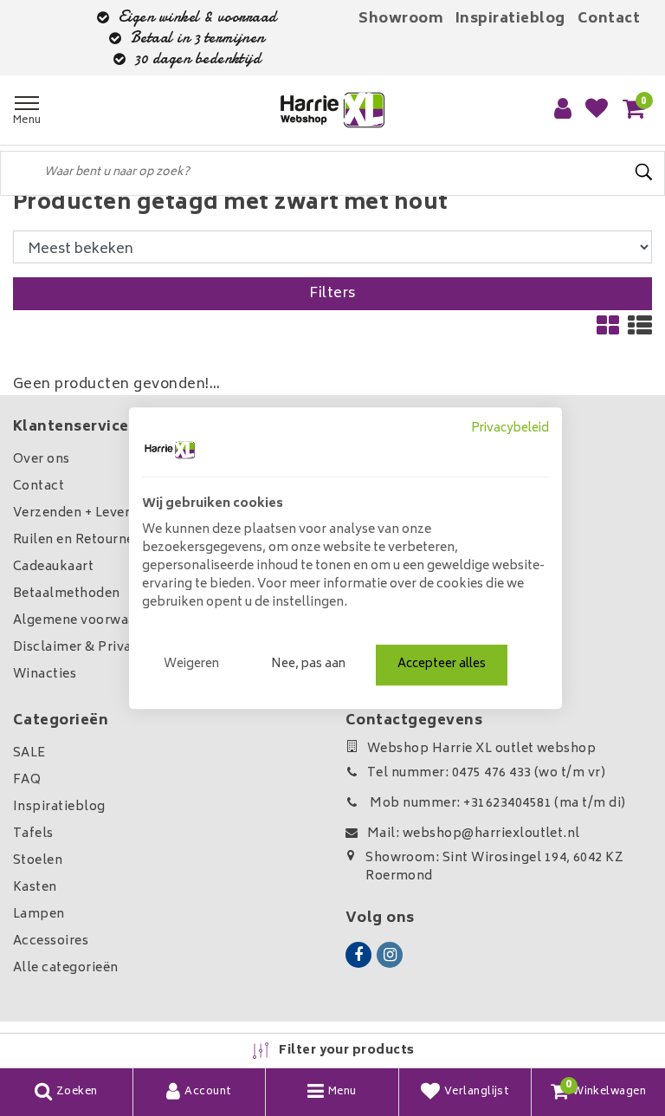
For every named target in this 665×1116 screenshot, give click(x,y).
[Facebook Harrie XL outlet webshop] (358, 955)
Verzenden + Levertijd (82, 513)
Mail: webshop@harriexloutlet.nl (473, 834)
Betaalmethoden (66, 594)
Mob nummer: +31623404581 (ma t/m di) (496, 803)
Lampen (39, 914)
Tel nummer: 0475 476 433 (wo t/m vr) (486, 773)
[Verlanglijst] (596, 110)
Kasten (35, 888)
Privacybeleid (510, 428)
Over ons (41, 459)
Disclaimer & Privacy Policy (101, 648)
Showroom (400, 19)
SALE (29, 753)
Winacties (44, 674)
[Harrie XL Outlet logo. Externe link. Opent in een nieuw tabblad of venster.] (169, 450)
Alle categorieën (66, 968)
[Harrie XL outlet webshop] (332, 110)
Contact (609, 19)
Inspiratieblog (510, 19)
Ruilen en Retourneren (84, 540)
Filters (332, 294)
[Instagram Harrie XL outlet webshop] (390, 955)
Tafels (33, 834)
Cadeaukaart (53, 567)
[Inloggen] (562, 110)
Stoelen (37, 861)
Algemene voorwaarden (89, 621)
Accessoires (50, 941)
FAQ (27, 780)
